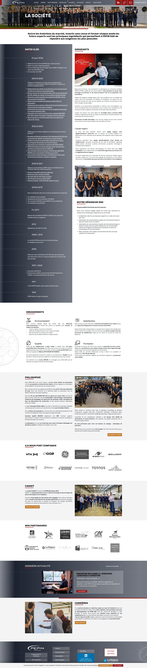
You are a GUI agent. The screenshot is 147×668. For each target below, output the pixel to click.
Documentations (60, 652)
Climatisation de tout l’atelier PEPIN (39, 178)
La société (71, 2)
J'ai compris (118, 665)
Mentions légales (59, 660)
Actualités (80, 2)
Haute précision (52, 2)
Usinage (43, 2)
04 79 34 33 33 (36, 660)
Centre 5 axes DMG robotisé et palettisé (40, 172)
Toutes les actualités (112, 566)
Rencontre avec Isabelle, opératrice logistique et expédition (94, 575)
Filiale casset (97, 2)
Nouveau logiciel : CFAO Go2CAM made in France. (43, 180)
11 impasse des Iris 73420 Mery (36, 655)
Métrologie (62, 2)
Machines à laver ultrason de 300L (38, 174)
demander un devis (140, 2)
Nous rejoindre (80, 622)
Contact (88, 2)
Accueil (36, 2)
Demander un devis (115, 434)
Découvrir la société (32, 507)
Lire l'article (81, 591)
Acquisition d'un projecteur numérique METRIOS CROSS (45, 144)
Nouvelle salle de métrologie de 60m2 (40, 176)
